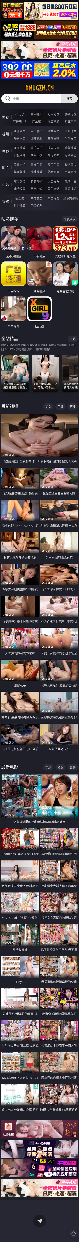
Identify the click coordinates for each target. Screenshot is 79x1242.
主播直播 (53, 138)
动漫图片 (70, 165)
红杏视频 (19, 206)
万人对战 (53, 114)
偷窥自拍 (19, 165)
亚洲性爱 (19, 148)
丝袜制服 (36, 138)
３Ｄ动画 (70, 131)
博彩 (5, 117)
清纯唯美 (36, 172)
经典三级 (36, 155)
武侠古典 (70, 182)
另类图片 (70, 172)
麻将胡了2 (19, 121)
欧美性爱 (70, 148)
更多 (73, 407)
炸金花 (36, 121)
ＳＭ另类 (70, 138)
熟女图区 (53, 172)
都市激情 (19, 182)
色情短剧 (36, 206)
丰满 (48, 767)
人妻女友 (53, 182)
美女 (48, 407)
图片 (5, 167)
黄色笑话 (53, 189)
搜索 (69, 98)
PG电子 (19, 114)
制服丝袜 (19, 155)
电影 (5, 151)
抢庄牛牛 (70, 121)
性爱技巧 (70, 189)
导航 (5, 201)
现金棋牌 (53, 121)
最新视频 (9, 406)
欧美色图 (53, 165)
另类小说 (36, 189)
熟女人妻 (19, 138)
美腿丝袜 (19, 172)
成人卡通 (53, 148)
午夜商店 (36, 198)
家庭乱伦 (36, 182)
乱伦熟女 (53, 155)
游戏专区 (70, 114)
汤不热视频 (70, 198)
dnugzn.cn (39, 88)
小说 (5, 184)
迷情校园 (19, 189)
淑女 (60, 767)
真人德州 (36, 114)
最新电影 (9, 767)
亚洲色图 (36, 165)
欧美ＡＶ (53, 131)
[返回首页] (73, 1233)
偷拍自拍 (36, 148)
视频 (5, 134)
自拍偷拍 (36, 131)
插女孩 (19, 198)
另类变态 (70, 155)
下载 (73, 339)
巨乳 (60, 407)
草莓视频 (53, 198)
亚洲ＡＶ (19, 131)
